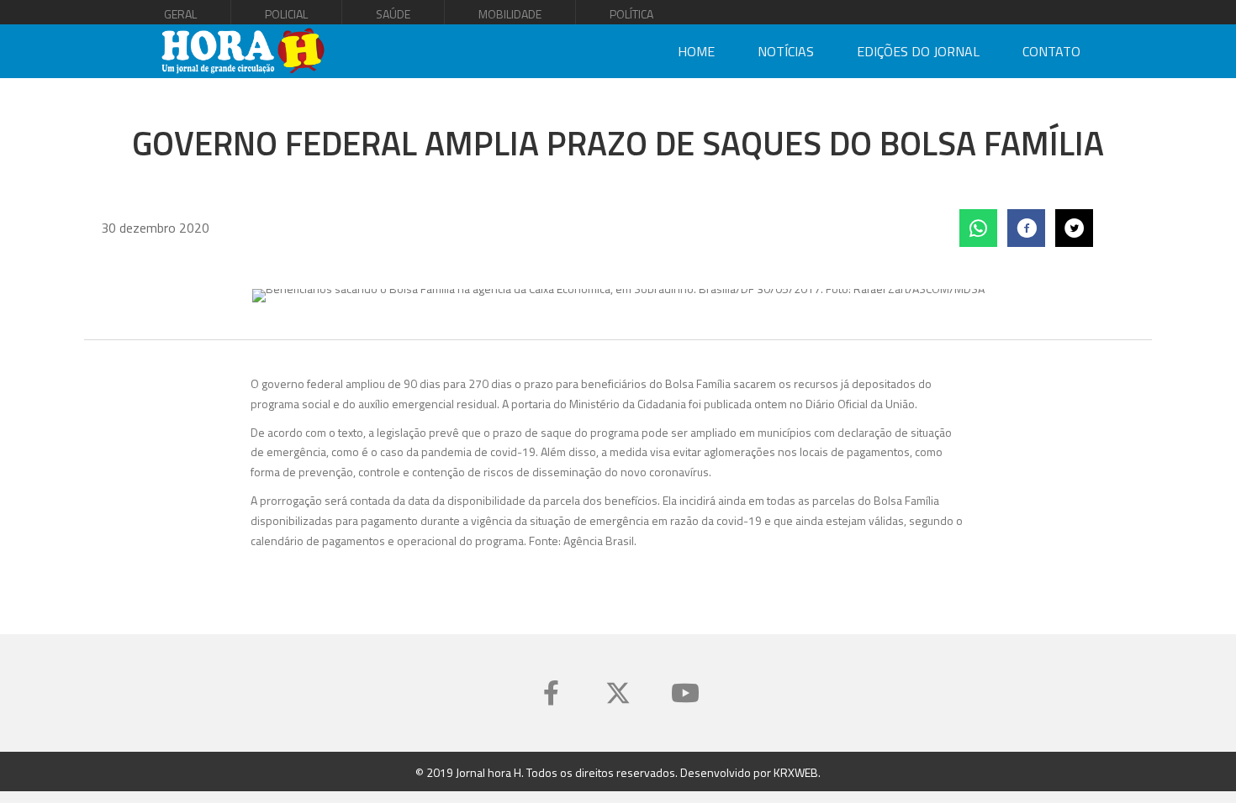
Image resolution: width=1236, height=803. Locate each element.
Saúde (393, 14)
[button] (551, 693)
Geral (180, 14)
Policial (286, 14)
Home (696, 51)
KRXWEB (796, 772)
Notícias (786, 51)
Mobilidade (509, 14)
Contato (1051, 51)
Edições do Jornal (918, 51)
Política (631, 14)
